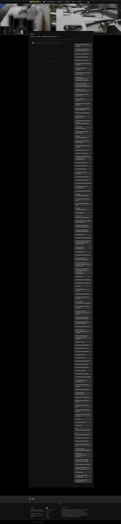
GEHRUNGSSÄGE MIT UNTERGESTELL (83, 282)
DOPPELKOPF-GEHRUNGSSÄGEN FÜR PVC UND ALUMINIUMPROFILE (83, 50)
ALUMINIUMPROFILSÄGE (80, 251)
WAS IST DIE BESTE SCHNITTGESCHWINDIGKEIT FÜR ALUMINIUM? (82, 331)
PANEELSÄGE (78, 286)
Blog (39, 36)
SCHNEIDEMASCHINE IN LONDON (82, 441)
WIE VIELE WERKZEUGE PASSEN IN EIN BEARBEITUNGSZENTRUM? (83, 109)
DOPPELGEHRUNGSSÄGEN (81, 169)
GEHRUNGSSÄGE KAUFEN (81, 422)
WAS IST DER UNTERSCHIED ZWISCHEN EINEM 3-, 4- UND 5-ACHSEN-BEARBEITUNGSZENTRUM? (82, 85)
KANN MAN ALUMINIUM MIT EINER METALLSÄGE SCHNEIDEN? (82, 322)
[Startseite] (47, 507)
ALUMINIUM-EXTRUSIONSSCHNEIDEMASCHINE (82, 195)
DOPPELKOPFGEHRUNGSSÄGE (81, 150)
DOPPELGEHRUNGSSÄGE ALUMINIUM (83, 279)
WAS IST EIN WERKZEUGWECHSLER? (83, 112)
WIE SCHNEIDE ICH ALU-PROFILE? (82, 60)
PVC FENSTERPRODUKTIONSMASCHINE (82, 434)
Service (48, 513)
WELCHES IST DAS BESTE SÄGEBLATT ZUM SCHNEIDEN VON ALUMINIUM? (82, 313)
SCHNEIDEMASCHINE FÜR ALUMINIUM (83, 464)
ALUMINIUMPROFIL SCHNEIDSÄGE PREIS (82, 406)
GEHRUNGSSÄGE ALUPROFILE (81, 348)
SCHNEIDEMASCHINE (80, 234)
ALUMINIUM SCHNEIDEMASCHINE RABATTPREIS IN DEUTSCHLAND (82, 460)
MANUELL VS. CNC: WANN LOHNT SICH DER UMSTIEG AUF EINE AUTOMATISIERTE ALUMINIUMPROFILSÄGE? (82, 271)
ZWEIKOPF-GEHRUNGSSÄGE (81, 165)
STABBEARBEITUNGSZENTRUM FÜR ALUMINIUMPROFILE (82, 73)
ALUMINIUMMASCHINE (80, 212)
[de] (35, 1)
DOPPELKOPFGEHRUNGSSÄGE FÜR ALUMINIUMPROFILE (82, 141)
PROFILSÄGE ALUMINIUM (80, 357)
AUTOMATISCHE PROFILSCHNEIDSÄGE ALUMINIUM (83, 415)
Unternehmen (49, 509)
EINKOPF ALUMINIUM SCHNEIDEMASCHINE (80, 248)
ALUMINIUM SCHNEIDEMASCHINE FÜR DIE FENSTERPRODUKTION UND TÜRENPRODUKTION (83, 242)
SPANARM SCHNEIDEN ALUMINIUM (82, 389)
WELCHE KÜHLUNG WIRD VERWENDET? (80, 100)
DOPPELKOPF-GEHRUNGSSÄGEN (82, 53)
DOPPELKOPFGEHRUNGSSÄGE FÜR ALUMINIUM (82, 146)
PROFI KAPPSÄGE (79, 425)
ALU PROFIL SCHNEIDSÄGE (81, 370)
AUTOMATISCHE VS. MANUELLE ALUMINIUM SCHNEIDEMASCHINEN (82, 226)
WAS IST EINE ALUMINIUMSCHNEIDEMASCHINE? (82, 217)
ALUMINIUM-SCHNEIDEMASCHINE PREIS (82, 204)
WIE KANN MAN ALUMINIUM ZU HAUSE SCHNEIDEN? (83, 64)
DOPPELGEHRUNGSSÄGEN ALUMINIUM (81, 173)
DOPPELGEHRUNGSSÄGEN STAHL (82, 176)
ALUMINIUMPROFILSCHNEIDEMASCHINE (83, 183)
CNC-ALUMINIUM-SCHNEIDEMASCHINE (83, 191)
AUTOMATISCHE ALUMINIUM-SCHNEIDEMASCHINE (81, 187)
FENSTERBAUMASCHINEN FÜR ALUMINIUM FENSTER (81, 481)
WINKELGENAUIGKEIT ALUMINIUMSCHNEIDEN (80, 393)
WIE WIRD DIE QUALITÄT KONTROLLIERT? (80, 117)
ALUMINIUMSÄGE (79, 276)
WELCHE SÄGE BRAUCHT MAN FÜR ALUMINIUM (82, 45)
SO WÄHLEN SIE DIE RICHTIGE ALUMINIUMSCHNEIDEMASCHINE (82, 231)
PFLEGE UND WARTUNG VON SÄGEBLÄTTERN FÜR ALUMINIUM (82, 259)
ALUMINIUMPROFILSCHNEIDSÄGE (82, 373)
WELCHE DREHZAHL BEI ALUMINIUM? (83, 326)
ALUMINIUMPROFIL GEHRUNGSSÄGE (49, 36)
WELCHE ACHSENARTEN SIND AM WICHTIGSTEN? (82, 95)
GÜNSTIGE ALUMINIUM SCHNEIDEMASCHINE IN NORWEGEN (82, 450)
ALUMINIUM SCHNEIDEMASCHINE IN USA (82, 445)
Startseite (33, 36)
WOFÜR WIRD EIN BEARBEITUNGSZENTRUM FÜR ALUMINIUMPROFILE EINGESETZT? (82, 79)
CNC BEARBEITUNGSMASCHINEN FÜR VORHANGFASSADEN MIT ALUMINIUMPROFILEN (83, 158)
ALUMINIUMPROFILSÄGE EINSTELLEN (83, 255)
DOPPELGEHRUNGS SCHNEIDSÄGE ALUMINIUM (82, 385)
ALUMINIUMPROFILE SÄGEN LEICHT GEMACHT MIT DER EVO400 (82, 468)
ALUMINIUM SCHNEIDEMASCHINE (82, 180)
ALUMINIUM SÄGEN (79, 472)
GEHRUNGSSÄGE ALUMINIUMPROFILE (83, 361)
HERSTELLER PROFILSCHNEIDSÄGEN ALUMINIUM (83, 410)
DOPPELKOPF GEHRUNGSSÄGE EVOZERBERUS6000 (81, 476)
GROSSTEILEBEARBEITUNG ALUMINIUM (81, 290)
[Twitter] (33, 499)
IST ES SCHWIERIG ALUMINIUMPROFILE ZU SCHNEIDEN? (83, 302)
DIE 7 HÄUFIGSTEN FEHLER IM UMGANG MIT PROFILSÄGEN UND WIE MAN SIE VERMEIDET (83, 264)
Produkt (48, 511)
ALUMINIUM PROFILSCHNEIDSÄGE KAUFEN (82, 401)
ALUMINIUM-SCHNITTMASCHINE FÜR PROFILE (83, 199)
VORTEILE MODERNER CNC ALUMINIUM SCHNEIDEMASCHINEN (83, 221)
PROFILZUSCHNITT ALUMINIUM (82, 364)
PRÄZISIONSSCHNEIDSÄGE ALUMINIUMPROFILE (81, 381)
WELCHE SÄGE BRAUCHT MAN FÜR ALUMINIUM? (82, 307)
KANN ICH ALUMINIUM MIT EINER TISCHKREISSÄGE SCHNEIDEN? (82, 318)
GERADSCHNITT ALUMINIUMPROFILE (83, 397)
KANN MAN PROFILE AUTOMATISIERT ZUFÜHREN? (83, 104)
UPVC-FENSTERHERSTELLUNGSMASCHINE (83, 429)
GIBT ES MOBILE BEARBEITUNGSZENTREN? (81, 127)
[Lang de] (88, 1)
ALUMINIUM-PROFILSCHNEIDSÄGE (82, 367)
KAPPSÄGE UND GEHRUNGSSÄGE (82, 351)
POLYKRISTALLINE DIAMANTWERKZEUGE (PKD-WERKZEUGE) (81, 455)
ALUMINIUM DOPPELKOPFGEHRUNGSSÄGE (81, 137)
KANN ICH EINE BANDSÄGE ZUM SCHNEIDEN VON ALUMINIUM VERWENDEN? (82, 337)
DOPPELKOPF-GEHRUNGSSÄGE (81, 153)
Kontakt (48, 517)
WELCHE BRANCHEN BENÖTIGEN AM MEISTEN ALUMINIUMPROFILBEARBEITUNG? (82, 122)
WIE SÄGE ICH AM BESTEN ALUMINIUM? (81, 69)
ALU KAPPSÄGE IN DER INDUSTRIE (82, 345)
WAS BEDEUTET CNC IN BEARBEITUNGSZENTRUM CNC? (82, 90)
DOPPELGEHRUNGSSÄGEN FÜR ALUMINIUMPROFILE (81, 132)
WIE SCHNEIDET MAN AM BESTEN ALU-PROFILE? (82, 298)
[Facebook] (30, 499)
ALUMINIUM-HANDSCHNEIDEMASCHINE (81, 209)
